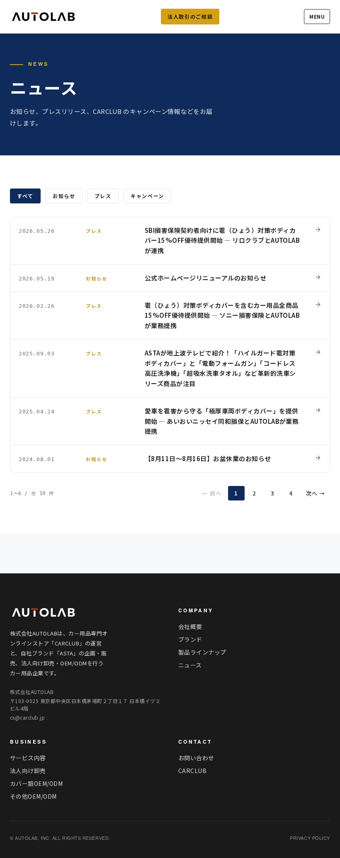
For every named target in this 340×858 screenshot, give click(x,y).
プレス (103, 195)
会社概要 (190, 626)
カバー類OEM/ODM (36, 783)
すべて (25, 195)
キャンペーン (147, 195)
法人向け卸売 (28, 770)
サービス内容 (28, 758)
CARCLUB (192, 770)
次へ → (315, 493)
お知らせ (64, 195)
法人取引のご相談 (190, 16)
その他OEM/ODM (33, 796)
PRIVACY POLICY (310, 837)
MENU (317, 16)
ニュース (190, 665)
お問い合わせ (196, 758)
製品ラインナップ (202, 652)
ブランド (190, 639)
